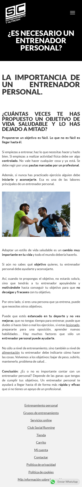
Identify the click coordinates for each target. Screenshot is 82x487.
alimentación (11, 352)
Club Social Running (41, 427)
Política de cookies (41, 472)
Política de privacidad (41, 464)
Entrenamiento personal (41, 405)
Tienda (41, 435)
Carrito (41, 442)
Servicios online (41, 420)
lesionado (72, 325)
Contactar (41, 457)
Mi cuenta (41, 450)
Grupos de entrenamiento (41, 413)
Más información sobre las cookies (41, 479)
